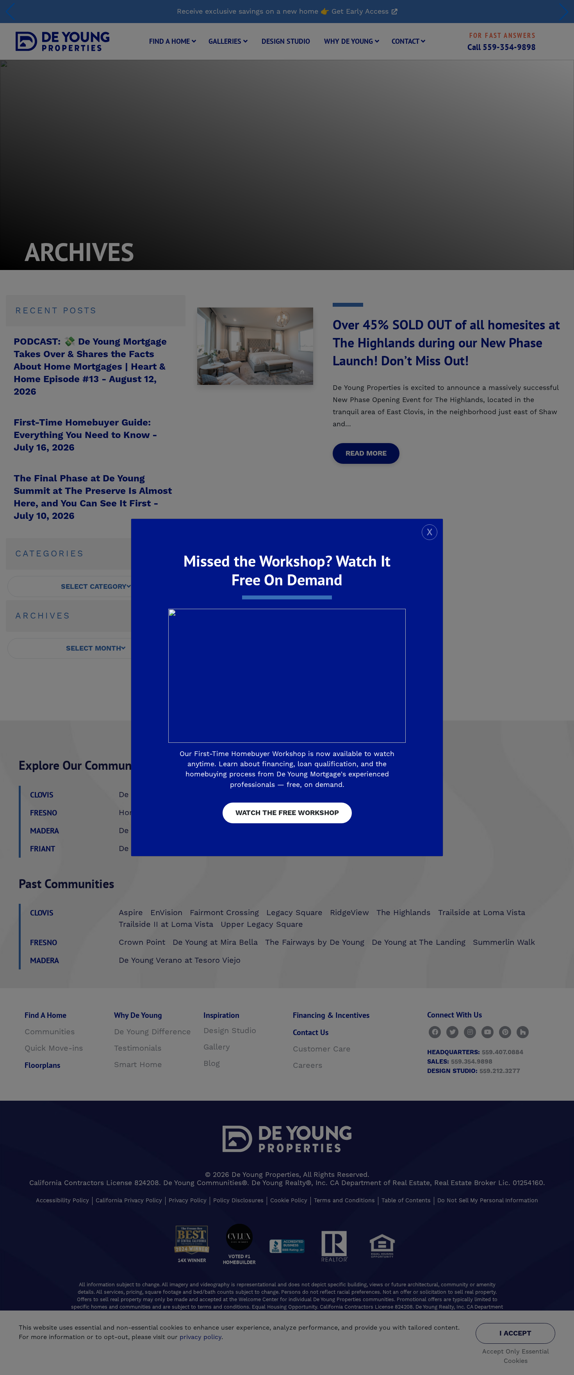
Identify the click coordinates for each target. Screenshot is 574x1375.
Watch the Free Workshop (287, 812)
